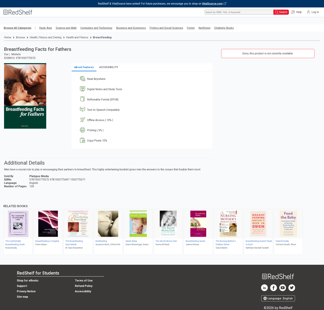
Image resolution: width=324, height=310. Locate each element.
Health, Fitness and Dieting (45, 37)
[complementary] (162, 226)
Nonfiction (204, 28)
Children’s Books (224, 28)
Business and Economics (131, 28)
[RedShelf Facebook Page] (273, 290)
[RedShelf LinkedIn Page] (264, 290)
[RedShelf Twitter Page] (291, 290)
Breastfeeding (102, 37)
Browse (20, 37)
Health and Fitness (77, 37)
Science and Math (66, 28)
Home (7, 37)
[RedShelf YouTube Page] (282, 290)
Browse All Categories (17, 28)
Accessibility (83, 291)
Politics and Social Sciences (166, 28)
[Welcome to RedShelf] (18, 12)
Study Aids (45, 28)
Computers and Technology (96, 28)
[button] (142, 79)
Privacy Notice (26, 291)
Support (22, 286)
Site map (22, 296)
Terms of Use (84, 280)
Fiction (191, 28)
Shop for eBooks (27, 280)
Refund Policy (83, 286)
